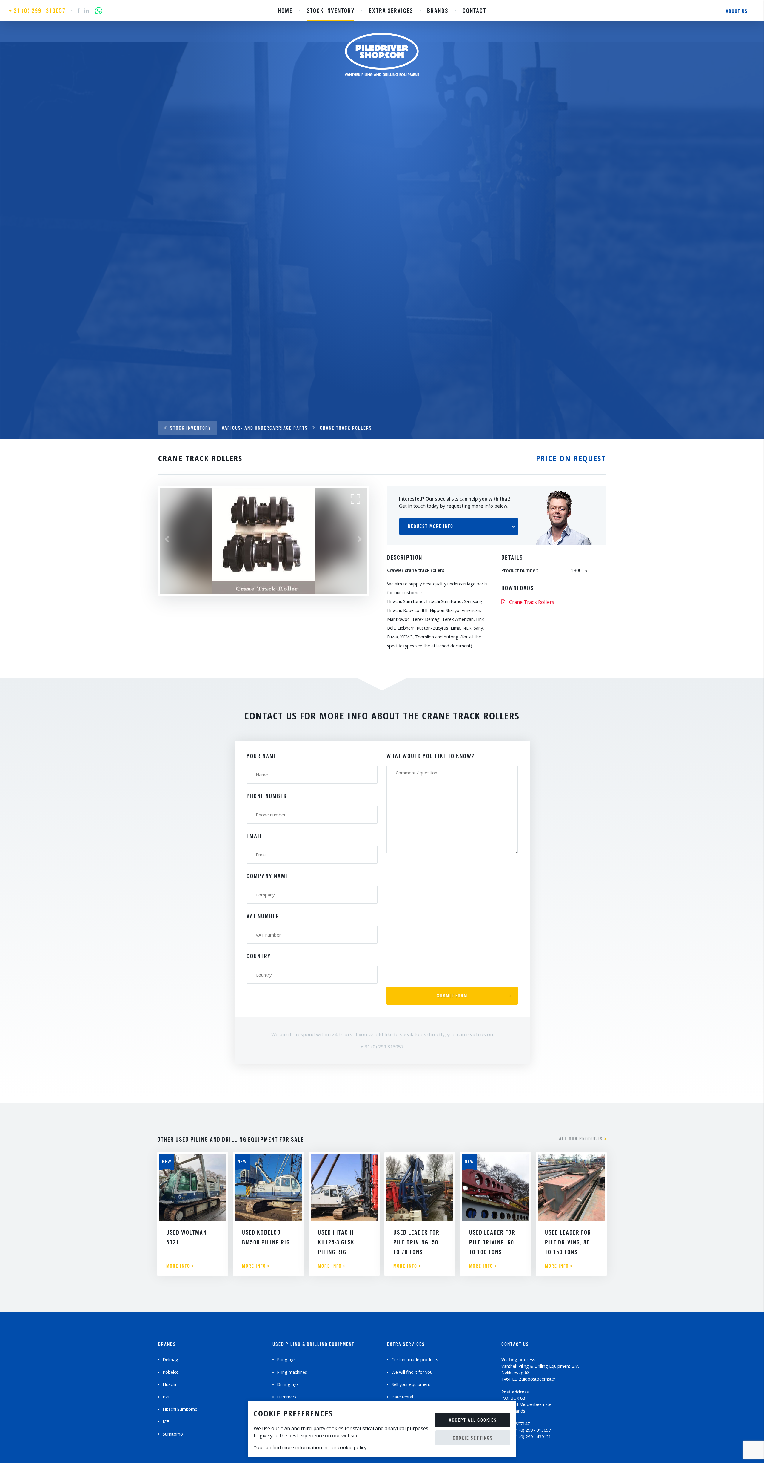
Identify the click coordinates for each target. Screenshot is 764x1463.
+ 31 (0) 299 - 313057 (37, 11)
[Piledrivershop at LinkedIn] (87, 12)
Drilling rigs (288, 1384)
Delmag (170, 1359)
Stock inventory (331, 11)
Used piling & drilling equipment (313, 1344)
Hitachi (169, 1384)
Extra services (391, 11)
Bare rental (402, 1397)
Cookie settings (473, 1438)
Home (285, 11)
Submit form (452, 996)
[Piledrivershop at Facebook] (79, 12)
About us (737, 11)
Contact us (515, 1344)
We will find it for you (412, 1372)
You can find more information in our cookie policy (310, 1447)
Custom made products (415, 1359)
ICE (166, 1421)
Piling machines (292, 1372)
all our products (581, 1139)
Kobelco (171, 1372)
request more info (430, 527)
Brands (437, 11)
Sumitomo (173, 1434)
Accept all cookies (473, 1420)
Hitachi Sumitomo (180, 1409)
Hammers (286, 1397)
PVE (166, 1397)
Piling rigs (286, 1359)
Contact (474, 11)
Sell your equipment (411, 1384)
